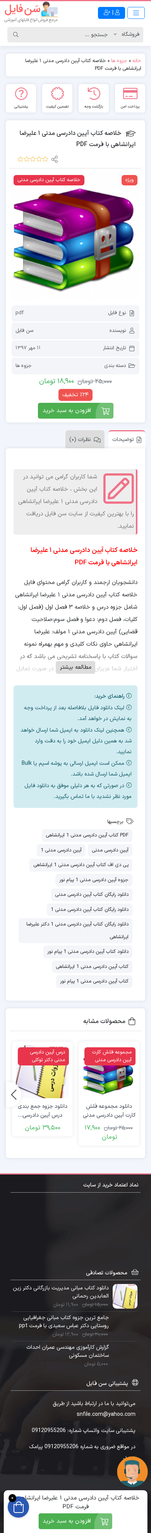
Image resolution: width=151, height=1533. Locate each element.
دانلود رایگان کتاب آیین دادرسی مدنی (92, 895)
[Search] (15, 34)
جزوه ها (119, 61)
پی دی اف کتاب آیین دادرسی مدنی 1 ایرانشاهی (81, 865)
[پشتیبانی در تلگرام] (132, 1471)
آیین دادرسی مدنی (110, 850)
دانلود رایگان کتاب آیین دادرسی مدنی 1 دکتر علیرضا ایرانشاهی (77, 930)
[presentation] (13, 1094)
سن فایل (24, 331)
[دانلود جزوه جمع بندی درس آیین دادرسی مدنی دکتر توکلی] (42, 1071)
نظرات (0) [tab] (80, 440)
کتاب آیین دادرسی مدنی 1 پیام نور (94, 981)
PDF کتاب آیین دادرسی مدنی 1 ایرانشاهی (87, 835)
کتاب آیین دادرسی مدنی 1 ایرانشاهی (92, 967)
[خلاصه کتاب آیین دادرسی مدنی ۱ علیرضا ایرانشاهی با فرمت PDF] (75, 236)
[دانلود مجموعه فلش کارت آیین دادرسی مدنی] (109, 1071)
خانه (136, 61)
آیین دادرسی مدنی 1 (61, 850)
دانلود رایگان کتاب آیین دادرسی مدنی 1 (90, 910)
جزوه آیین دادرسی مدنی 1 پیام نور (94, 880)
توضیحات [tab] (123, 440)
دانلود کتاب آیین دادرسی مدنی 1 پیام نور (88, 952)
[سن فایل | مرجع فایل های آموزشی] (31, 12)
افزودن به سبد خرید (67, 410)
